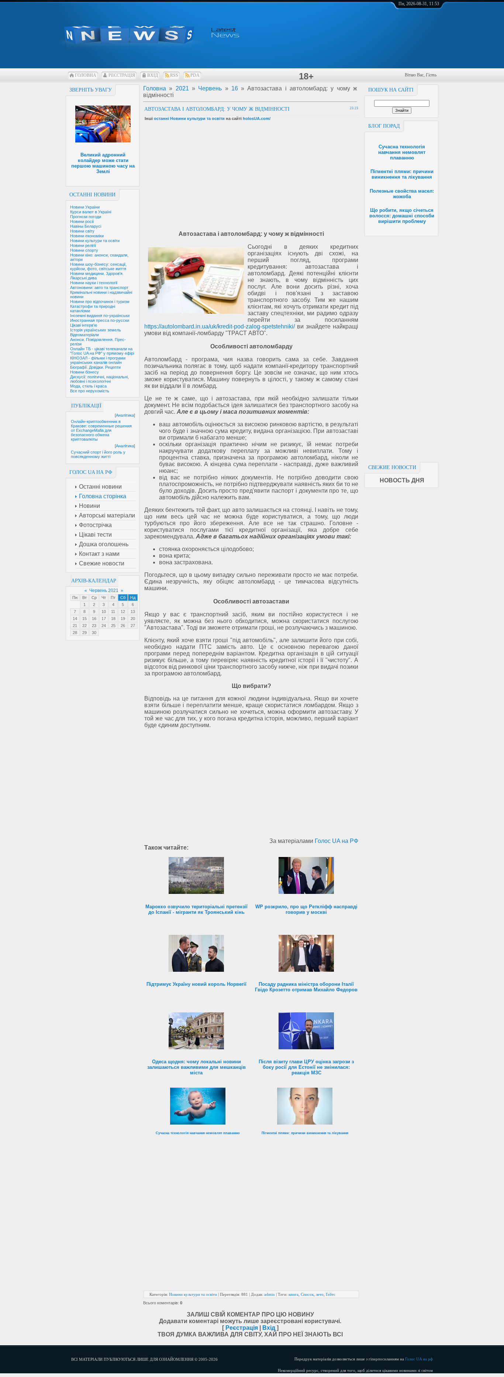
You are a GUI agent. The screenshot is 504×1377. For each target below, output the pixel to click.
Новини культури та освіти (95, 240)
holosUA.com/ (256, 118)
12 (123, 611)
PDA (195, 75)
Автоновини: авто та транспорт (99, 287)
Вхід (152, 75)
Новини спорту (84, 250)
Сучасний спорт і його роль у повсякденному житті (98, 454)
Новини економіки (87, 236)
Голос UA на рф (419, 1359)
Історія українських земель (95, 330)
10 (103, 611)
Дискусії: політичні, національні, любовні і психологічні (99, 379)
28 (75, 632)
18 (113, 618)
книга (293, 1294)
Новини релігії (83, 245)
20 (133, 618)
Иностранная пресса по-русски (99, 320)
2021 (182, 88)
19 (123, 618)
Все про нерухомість (89, 391)
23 (94, 625)
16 (94, 618)
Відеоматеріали (84, 335)
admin (269, 1294)
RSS (174, 75)
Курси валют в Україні (90, 212)
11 (113, 611)
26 (123, 625)
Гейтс (330, 1294)
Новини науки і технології (93, 282)
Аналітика (125, 415)
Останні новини (92, 194)
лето (320, 1294)
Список (307, 1294)
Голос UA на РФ (336, 841)
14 (75, 618)
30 (94, 632)
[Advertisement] (401, 347)
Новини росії (82, 221)
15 (84, 618)
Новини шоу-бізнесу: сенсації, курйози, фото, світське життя (98, 266)
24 (103, 625)
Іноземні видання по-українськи (100, 315)
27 (133, 625)
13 (133, 611)
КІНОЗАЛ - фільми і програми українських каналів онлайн (97, 360)
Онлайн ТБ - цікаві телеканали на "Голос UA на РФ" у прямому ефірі (102, 351)
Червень (210, 88)
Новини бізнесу (84, 372)
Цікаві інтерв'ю (83, 325)
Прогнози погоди (85, 216)
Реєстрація (121, 75)
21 (75, 625)
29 (84, 632)
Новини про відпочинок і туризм (100, 301)
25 (113, 625)
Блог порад (384, 126)
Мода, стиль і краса (88, 386)
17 (103, 618)
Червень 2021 (103, 590)
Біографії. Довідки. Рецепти (95, 367)
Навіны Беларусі (85, 226)
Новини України (85, 207)
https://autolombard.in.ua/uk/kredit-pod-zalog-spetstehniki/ (219, 326)
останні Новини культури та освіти (189, 118)
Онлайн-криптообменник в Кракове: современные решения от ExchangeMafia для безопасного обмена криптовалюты (101, 430)
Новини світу (82, 231)
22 (84, 625)
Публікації (86, 406)
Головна (85, 75)
